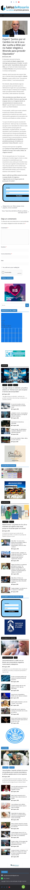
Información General (7, 657)
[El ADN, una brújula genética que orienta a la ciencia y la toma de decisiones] (5, 679)
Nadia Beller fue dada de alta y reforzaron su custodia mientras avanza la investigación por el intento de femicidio (18, 815)
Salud (15, 657)
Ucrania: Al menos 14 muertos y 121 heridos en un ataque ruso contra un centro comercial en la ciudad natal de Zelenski (19, 852)
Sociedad (12, 767)
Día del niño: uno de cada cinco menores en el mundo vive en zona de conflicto (19, 711)
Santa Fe (15, 385)
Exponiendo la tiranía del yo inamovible (17, 422)
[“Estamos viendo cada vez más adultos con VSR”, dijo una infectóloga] (5, 688)
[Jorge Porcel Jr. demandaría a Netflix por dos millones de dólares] (5, 696)
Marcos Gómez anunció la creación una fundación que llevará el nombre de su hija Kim (19, 825)
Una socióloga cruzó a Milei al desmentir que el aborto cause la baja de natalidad (18, 806)
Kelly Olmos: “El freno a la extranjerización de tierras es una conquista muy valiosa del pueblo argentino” (19, 580)
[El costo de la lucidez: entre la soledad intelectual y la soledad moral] (5, 407)
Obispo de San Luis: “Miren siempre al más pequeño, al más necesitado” (13, 206)
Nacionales (5, 35)
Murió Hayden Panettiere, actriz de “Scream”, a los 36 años (19, 702)
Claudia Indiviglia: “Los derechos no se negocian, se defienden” (19, 589)
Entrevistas (5, 521)
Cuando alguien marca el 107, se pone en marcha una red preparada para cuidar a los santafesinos (19, 834)
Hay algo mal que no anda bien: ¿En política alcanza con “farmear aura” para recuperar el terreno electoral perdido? (15, 389)
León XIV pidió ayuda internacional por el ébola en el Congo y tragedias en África (19, 788)
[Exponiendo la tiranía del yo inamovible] (5, 423)
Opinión (4, 385)
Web (2, 260)
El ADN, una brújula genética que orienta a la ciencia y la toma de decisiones (18, 678)
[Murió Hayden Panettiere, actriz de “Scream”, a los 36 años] (5, 703)
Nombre (3, 247)
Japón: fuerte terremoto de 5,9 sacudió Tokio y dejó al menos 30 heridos (19, 797)
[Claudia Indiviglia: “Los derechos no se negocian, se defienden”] (5, 590)
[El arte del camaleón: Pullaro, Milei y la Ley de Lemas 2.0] (5, 440)
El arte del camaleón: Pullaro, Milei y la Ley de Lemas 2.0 (19, 439)
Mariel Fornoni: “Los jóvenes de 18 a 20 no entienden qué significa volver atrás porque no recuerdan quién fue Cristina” (14, 526)
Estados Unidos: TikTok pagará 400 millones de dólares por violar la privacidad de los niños (19, 843)
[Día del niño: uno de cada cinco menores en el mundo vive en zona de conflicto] (5, 712)
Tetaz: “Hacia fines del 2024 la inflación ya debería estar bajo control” (14, 211)
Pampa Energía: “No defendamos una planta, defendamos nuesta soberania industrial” (18, 431)
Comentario (4, 228)
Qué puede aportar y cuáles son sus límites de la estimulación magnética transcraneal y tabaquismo (13, 662)
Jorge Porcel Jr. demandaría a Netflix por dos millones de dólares (19, 695)
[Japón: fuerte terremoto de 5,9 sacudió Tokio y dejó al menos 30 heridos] (5, 798)
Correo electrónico (6, 254)
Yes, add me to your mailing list (11, 267)
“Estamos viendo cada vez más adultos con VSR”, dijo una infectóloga (18, 687)
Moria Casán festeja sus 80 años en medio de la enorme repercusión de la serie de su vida (19, 720)
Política (12, 35)
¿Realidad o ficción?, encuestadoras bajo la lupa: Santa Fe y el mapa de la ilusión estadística (19, 414)
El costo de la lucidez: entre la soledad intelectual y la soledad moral (18, 405)
